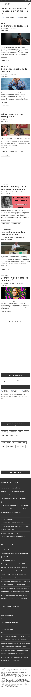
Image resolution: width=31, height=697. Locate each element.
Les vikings (4, 612)
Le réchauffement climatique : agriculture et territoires (15, 505)
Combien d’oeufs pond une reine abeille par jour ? (14, 595)
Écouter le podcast (6, 220)
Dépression (5, 60)
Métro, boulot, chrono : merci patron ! (12, 115)
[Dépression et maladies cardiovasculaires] (15, 254)
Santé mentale (16, 223)
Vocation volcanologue (7, 615)
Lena (26, 431)
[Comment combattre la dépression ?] (15, 91)
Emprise (4, 431)
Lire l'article (4, 57)
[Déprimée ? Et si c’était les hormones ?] (15, 300)
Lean (21, 151)
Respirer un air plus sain (7, 529)
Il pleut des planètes (6, 625)
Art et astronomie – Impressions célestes (11, 512)
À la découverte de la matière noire (10, 660)
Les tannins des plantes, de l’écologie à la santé (13, 536)
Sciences (3, 193)
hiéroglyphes (21, 446)
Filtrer (12, 17)
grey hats (5, 439)
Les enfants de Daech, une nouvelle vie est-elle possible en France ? (13, 495)
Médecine (9, 239)
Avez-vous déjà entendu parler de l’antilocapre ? (14, 598)
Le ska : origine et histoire (8, 560)
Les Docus (8, 686)
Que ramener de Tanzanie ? (8, 577)
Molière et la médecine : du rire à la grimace (12, 653)
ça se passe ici (15, 381)
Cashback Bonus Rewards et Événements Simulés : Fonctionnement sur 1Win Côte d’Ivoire (15, 588)
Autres (2, 30)
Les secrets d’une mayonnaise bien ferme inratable (14, 553)
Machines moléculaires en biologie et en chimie (13, 509)
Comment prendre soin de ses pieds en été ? (13, 564)
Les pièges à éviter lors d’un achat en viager (12, 550)
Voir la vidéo (4, 148)
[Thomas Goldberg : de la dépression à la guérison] (15, 209)
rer (3, 446)
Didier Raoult (6, 442)
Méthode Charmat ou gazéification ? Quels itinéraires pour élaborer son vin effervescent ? (15, 636)
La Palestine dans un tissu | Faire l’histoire (12, 522)
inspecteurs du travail (15, 428)
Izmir (3, 428)
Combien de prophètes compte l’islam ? (11, 571)
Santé (6, 30)
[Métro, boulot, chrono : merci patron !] (15, 136)
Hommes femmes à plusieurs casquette (11, 619)
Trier (25, 17)
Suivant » (19, 321)
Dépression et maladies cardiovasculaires (13, 233)
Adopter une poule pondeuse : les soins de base (14, 567)
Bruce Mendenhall (7, 435)
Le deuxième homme (6, 515)
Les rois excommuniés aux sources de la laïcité (13, 646)
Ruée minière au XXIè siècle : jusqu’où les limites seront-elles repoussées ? (14, 650)
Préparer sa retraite (6, 632)
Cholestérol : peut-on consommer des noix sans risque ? (15, 581)
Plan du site (15, 686)
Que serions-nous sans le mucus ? (10, 533)
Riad (20, 431)
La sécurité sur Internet (7, 519)
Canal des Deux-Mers (19, 442)
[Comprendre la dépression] (15, 45)
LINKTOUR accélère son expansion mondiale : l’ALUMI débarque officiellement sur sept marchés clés (15, 585)
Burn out (4, 151)
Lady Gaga (10, 446)
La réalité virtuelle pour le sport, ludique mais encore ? (15, 526)
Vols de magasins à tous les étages (10, 488)
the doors (13, 431)
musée (18, 435)
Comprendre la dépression (14, 26)
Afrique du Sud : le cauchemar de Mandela (12, 491)
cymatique (14, 439)
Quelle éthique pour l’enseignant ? (10, 622)
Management (5, 155)
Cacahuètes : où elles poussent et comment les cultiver (13, 574)
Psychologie (10, 193)
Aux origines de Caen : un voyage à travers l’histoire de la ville (15, 592)
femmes (14, 315)
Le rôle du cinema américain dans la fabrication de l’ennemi (14, 657)
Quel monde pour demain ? (8, 502)
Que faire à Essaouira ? (7, 557)
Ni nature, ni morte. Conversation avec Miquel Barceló (15, 643)
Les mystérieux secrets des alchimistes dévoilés (13, 498)
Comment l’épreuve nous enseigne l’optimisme (13, 639)
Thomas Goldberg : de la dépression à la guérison (13, 187)
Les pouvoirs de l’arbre (7, 629)
